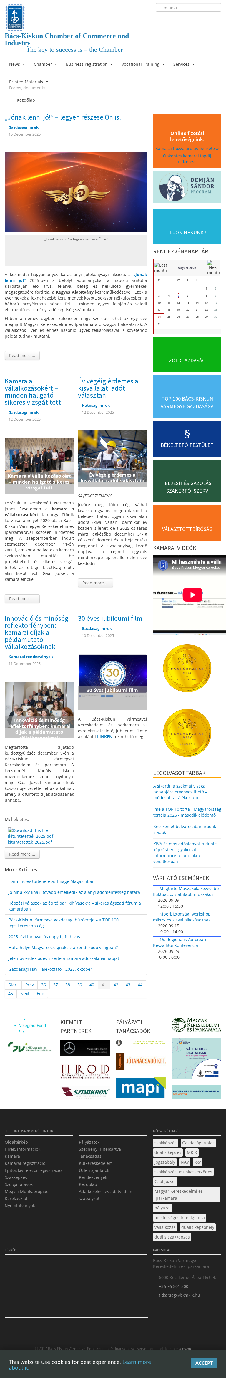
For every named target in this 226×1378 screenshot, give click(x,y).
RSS (215, 19)
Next (24, 993)
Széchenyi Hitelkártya (100, 1149)
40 (91, 984)
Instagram (204, 19)
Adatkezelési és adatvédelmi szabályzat (107, 1195)
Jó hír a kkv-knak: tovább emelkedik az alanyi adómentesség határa (74, 892)
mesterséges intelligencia (179, 1217)
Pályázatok (89, 1142)
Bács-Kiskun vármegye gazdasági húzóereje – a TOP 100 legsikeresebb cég (64, 922)
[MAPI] (141, 1089)
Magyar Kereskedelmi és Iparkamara (178, 1194)
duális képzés (167, 1152)
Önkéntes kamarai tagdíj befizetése (187, 158)
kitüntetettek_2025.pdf (30, 842)
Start (13, 984)
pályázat (162, 1208)
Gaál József (165, 1181)
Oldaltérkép (16, 1142)
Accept (204, 1363)
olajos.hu (183, 1348)
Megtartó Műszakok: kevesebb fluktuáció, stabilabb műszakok (186, 891)
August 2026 (187, 268)
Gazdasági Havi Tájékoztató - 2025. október (50, 969)
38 (67, 984)
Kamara (12, 1156)
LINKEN (104, 736)
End (40, 993)
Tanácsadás (90, 1156)
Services (182, 64)
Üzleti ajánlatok (94, 1170)
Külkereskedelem (96, 1163)
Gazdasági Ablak (198, 1142)
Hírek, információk (22, 1149)
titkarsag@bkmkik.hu (179, 1295)
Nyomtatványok (20, 1205)
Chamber (43, 64)
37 (55, 984)
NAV (185, 1162)
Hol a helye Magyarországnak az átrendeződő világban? (63, 947)
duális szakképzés (172, 1237)
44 (140, 984)
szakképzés (165, 1142)
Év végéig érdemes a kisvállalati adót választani (108, 388)
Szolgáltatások (19, 1184)
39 (79, 984)
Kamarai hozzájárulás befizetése (187, 148)
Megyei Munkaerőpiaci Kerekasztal (27, 1195)
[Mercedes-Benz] (85, 1050)
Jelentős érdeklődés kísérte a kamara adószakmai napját (64, 958)
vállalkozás (165, 1227)
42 (116, 984)
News (15, 64)
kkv (198, 1162)
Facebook (182, 19)
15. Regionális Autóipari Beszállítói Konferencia (179, 942)
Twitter (193, 19)
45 (10, 993)
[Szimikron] (85, 1095)
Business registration (87, 64)
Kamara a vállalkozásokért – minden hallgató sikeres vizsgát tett (33, 391)
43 (128, 984)
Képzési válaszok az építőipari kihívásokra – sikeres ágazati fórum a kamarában (75, 906)
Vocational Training (141, 64)
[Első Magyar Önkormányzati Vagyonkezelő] (141, 1044)
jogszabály (164, 1162)
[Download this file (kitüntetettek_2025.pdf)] (40, 833)
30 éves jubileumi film (110, 618)
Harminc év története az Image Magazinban (52, 881)
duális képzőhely (197, 1227)
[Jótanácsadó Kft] (141, 1063)
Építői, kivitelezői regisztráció (33, 1170)
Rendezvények (93, 1177)
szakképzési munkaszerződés (183, 1172)
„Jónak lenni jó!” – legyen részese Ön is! (63, 117)
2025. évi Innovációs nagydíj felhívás (44, 936)
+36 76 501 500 (173, 1286)
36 (43, 984)
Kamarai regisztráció (25, 1163)
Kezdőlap (88, 1184)
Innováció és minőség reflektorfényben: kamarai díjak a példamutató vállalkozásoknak (37, 632)
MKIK (192, 1152)
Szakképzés (16, 1177)
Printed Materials (27, 84)
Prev (29, 984)
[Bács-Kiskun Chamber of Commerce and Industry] (76, 12)
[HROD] (85, 1073)
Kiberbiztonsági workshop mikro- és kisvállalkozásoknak (182, 917)
